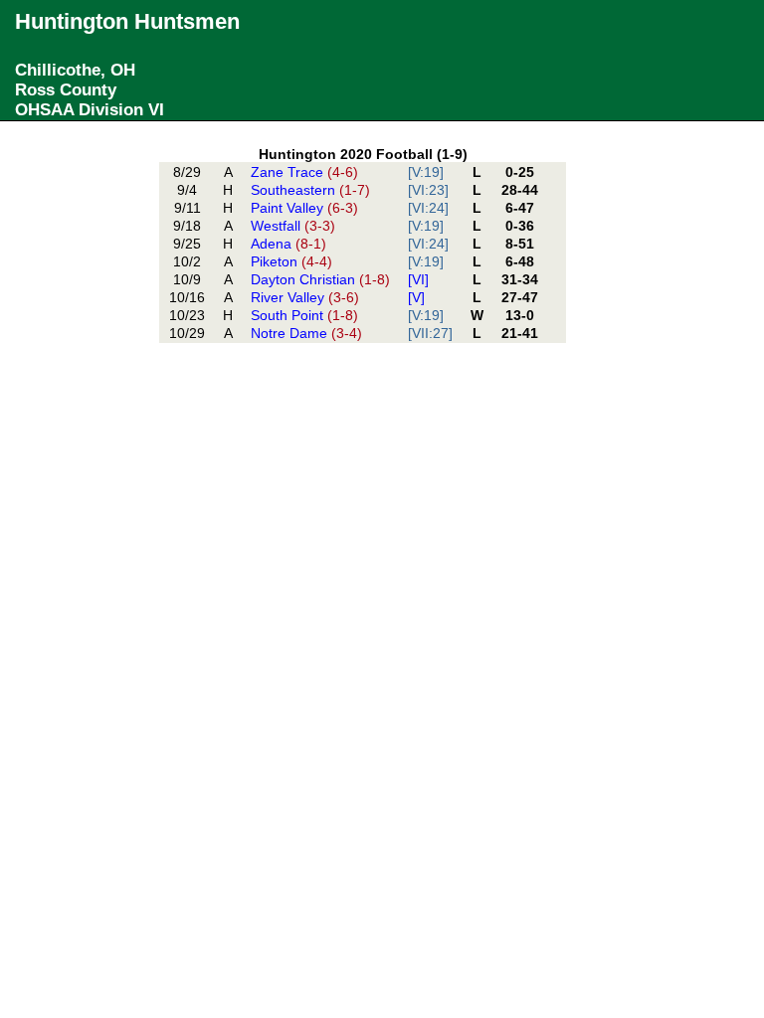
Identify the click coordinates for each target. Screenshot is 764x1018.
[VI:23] (428, 190)
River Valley (305, 297)
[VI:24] (428, 208)
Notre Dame (306, 333)
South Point (304, 315)
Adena (288, 244)
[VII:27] (430, 333)
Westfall (293, 226)
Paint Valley (304, 208)
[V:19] (426, 172)
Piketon (291, 261)
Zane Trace (304, 172)
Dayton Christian (320, 279)
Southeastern (310, 190)
